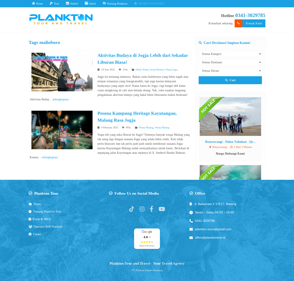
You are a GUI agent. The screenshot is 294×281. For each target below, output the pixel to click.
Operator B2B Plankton (48, 226)
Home (37, 204)
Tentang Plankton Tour (47, 211)
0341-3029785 (250, 15)
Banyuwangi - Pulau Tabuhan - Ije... (230, 141)
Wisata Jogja (171, 69)
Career (37, 234)
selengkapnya (61, 99)
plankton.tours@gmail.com (213, 229)
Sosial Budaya (157, 69)
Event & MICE (42, 219)
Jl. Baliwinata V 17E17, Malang (215, 204)
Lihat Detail (234, 116)
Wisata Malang (146, 127)
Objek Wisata (142, 69)
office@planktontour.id (210, 237)
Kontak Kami (254, 23)
